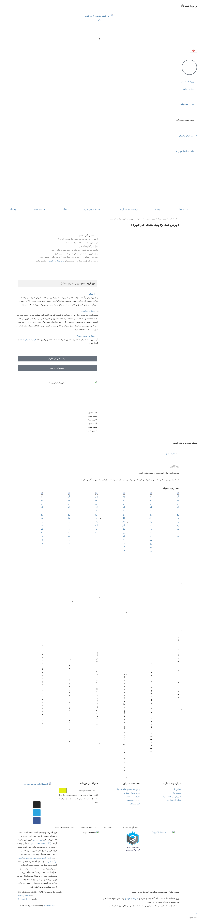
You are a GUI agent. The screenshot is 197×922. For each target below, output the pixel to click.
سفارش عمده (39, 209)
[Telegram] (37, 812)
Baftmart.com (49, 906)
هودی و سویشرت (31, 858)
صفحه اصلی (183, 209)
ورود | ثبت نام (189, 5)
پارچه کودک (161, 219)
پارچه (157, 209)
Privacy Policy (24, 895)
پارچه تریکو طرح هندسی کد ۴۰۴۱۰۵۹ (42, 684)
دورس (36, 840)
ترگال (49, 843)
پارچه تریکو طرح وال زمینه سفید (178, 667)
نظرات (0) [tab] (170, 454)
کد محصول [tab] (92, 412)
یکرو (42, 840)
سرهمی (48, 861)
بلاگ (65, 209)
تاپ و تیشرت (45, 858)
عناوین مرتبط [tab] (91, 420)
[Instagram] (37, 804)
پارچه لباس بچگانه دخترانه (145, 219)
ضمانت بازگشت (88, 311)
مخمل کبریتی (34, 843)
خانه (176, 219)
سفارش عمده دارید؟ (86, 336)
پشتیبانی (12, 209)
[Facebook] (37, 820)
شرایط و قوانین (131, 898)
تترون (43, 843)
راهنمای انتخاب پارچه (129, 209)
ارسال (92, 294)
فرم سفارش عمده (57, 261)
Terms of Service (25, 899)
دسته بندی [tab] (92, 416)
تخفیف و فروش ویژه (93, 209)
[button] (57, 294)
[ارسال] (62, 790)
